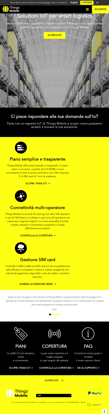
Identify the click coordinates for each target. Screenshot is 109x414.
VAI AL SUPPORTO (87, 368)
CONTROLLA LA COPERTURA (36, 236)
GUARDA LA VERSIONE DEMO (36, 284)
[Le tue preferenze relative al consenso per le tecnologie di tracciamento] (104, 411)
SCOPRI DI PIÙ (54, 35)
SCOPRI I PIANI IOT (37, 183)
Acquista (100, 9)
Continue (86, 3)
